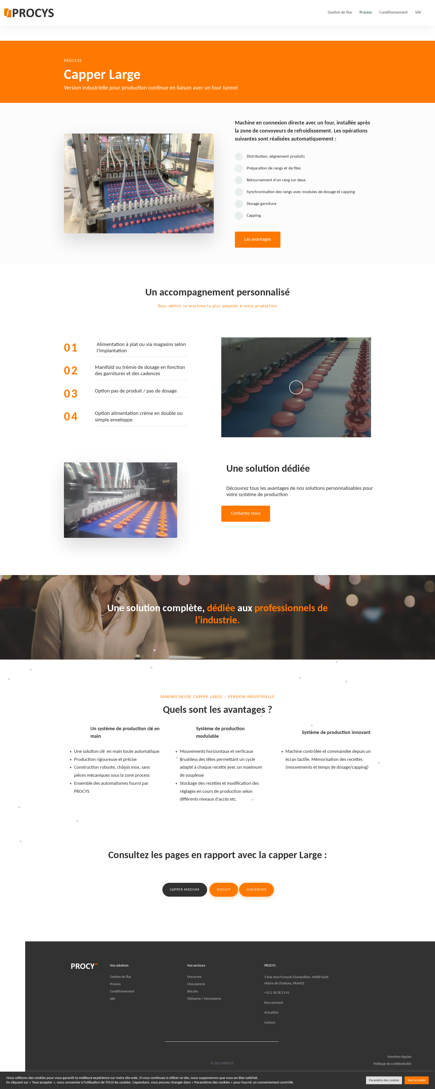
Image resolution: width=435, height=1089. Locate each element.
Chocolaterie (196, 984)
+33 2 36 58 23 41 (276, 993)
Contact (269, 1023)
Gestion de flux (340, 13)
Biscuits (192, 991)
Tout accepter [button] (417, 1080)
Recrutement (273, 1003)
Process (365, 13)
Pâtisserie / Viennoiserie (204, 999)
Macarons (194, 977)
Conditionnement (393, 13)
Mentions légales (399, 1057)
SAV (418, 13)
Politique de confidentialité (392, 1064)
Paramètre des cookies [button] (384, 1080)
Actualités (271, 1013)
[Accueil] (83, 966)
